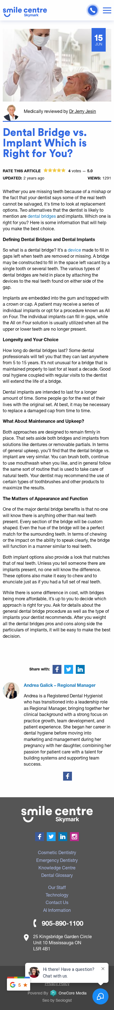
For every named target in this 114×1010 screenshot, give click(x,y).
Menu (107, 10)
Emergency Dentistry (57, 860)
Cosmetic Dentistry (57, 852)
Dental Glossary (57, 875)
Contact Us (57, 902)
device (75, 249)
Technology (57, 894)
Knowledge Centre (57, 867)
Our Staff (57, 887)
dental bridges (42, 216)
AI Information (57, 910)
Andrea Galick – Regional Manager (59, 685)
